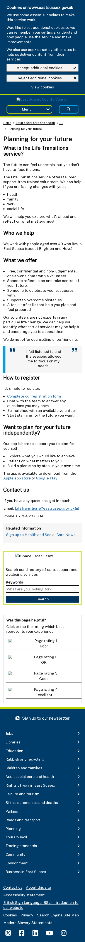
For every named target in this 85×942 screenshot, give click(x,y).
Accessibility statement (24, 895)
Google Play (47, 478)
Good (44, 678)
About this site (38, 887)
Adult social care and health (35, 123)
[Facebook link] (22, 933)
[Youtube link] (49, 933)
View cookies (42, 87)
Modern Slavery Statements (27, 922)
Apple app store (17, 478)
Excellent (44, 695)
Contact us (12, 887)
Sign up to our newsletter (45, 717)
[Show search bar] (68, 109)
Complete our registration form (34, 396)
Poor (44, 646)
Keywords (14, 582)
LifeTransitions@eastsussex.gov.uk (45, 508)
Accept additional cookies (39, 67)
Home (7, 123)
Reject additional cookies (40, 78)
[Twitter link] (8, 933)
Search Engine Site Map (58, 915)
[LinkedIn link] (35, 933)
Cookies (10, 915)
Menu (27, 109)
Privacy (26, 915)
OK (44, 662)
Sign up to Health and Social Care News (40, 534)
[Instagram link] (64, 933)
